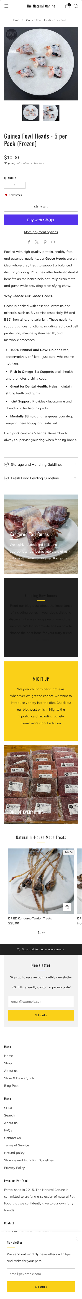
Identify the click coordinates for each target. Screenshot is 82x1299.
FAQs (8, 1130)
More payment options (41, 232)
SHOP (8, 1108)
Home (15, 20)
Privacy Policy (14, 1168)
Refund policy (14, 1153)
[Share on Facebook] (28, 241)
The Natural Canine (41, 6)
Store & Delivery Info (19, 1078)
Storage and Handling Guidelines (29, 1160)
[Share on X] (37, 241)
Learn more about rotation (41, 723)
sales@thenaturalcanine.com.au (28, 1232)
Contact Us (12, 1138)
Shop (8, 1063)
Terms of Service (16, 1145)
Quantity (10, 178)
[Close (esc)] (76, 1238)
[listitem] (41, 949)
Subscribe (41, 1287)
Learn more (41, 640)
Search (9, 1115)
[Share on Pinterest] (45, 241)
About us (11, 1071)
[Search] (75, 6)
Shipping (9, 163)
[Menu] (6, 6)
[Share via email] (53, 241)
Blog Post (11, 1086)
